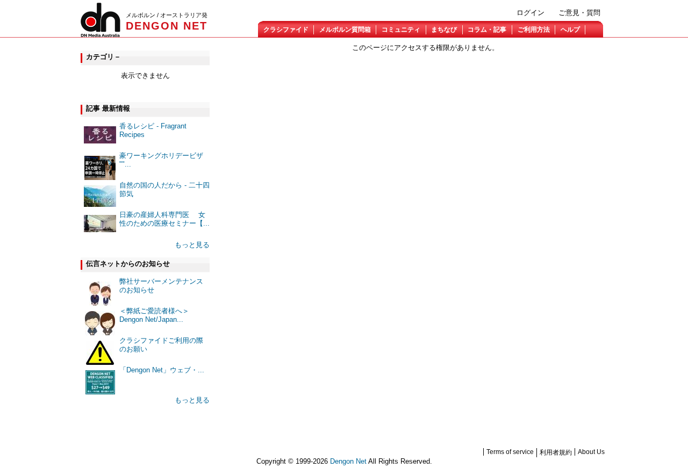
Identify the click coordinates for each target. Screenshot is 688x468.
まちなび (444, 29)
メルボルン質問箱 (345, 29)
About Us (591, 452)
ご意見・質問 (579, 13)
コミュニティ (401, 29)
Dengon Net (348, 461)
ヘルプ (570, 29)
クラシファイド (286, 29)
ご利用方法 (534, 29)
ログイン (530, 13)
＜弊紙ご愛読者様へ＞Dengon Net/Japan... (154, 315)
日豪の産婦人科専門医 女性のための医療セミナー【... (164, 219)
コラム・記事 (487, 29)
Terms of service (510, 452)
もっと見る (192, 245)
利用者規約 (556, 452)
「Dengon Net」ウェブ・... (161, 370)
